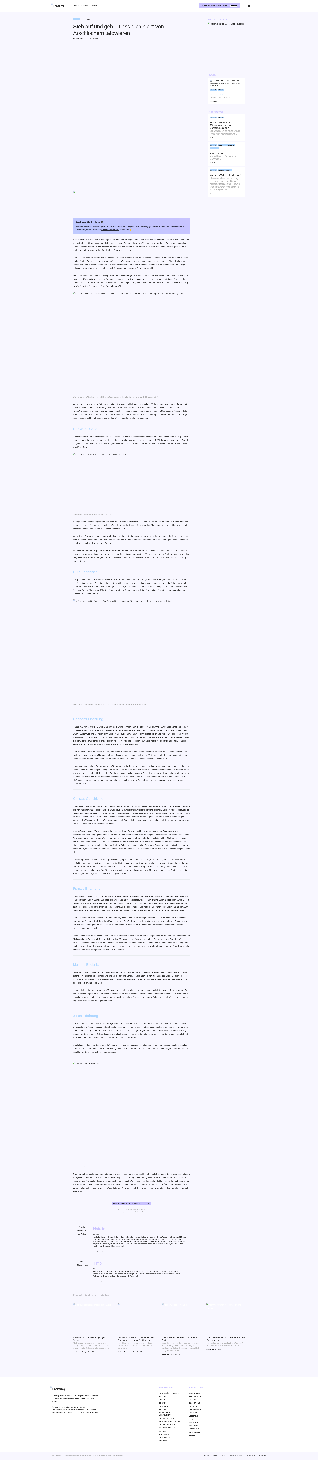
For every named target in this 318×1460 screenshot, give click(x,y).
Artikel (77, 19)
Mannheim (214, 148)
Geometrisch (195, 1409)
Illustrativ (194, 1422)
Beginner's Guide (224, 170)
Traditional (194, 1393)
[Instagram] (195, 6)
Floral (192, 1419)
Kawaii (192, 1435)
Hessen (162, 1409)
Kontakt (215, 1456)
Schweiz (163, 1441)
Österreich (164, 1438)
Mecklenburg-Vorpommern (166, 1414)
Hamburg (163, 1406)
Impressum (262, 1456)
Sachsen (163, 1431)
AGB (223, 1456)
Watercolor (195, 1432)
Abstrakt (193, 1426)
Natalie (99, 1228)
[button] (249, 5)
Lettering (193, 1416)
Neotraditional (196, 1396)
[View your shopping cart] (264, 5)
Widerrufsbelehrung (236, 1456)
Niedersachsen (166, 1418)
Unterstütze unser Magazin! (219, 6)
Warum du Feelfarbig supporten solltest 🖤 (131, 1203)
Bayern (162, 1396)
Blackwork (194, 1403)
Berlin (220, 89)
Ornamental (195, 1413)
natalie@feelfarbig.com (99, 1251)
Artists (213, 89)
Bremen (162, 1403)
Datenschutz (251, 1456)
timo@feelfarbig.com (98, 1281)
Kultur (221, 117)
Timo (97, 1263)
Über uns (206, 1456)
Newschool (194, 1429)
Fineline (193, 1400)
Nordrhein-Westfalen (169, 1421)
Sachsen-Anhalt (167, 1428)
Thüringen (164, 1434)
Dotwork (193, 1406)
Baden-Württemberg (226, 145)
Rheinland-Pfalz (167, 1425)
